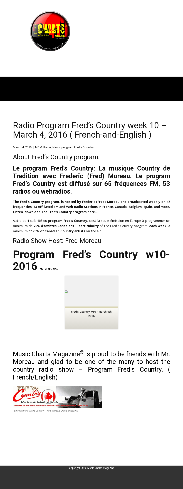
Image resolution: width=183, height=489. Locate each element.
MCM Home (43, 147)
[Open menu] (50, 58)
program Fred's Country (77, 147)
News (56, 147)
